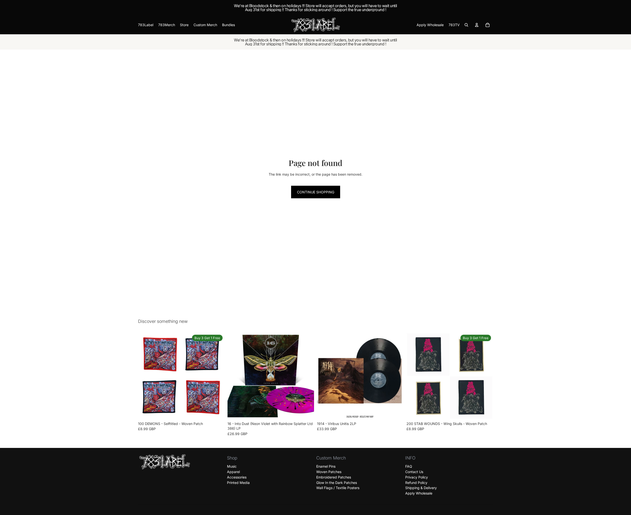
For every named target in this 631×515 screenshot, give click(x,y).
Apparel (233, 472)
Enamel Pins (325, 466)
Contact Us (414, 472)
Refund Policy (416, 482)
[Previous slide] (145, 375)
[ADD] (306, 411)
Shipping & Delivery (421, 488)
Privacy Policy (416, 477)
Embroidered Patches (333, 477)
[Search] (466, 24)
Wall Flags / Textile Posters (337, 488)
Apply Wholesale (418, 493)
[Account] (476, 24)
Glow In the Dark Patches (336, 482)
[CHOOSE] (216, 411)
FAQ (408, 466)
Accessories (236, 477)
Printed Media (238, 482)
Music (232, 466)
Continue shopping (315, 192)
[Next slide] (217, 375)
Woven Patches (328, 472)
